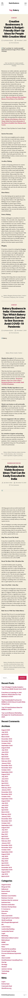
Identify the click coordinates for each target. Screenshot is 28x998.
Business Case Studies (8, 896)
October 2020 (6, 850)
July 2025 (4, 732)
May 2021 (4, 834)
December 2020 (6, 845)
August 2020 (5, 854)
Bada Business (14, 3)
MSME (3, 942)
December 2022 (6, 792)
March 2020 (5, 865)
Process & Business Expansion (11, 953)
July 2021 (4, 830)
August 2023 (5, 774)
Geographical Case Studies (10, 918)
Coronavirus (19, 454)
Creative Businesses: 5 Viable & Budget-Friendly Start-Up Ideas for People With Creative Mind (14, 29)
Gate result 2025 (6, 915)
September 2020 (7, 852)
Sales (3, 955)
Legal (3, 933)
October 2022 (5, 796)
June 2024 (4, 752)
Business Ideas (17, 295)
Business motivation (14, 463)
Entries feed (5, 984)
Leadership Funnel (7, 931)
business (4, 893)
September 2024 (6, 745)
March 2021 (5, 838)
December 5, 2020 (22, 40)
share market (5, 958)
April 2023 (4, 783)
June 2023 (4, 779)
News (3, 947)
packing (20, 455)
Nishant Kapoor (9, 40)
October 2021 (5, 823)
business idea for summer (9, 900)
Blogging (10, 295)
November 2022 (6, 794)
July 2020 (4, 856)
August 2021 (5, 827)
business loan (5, 902)
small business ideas (14, 664)
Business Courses (7, 898)
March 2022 (5, 812)
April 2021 (4, 836)
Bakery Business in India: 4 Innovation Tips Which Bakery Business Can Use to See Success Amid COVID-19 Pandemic (14, 317)
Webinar (4, 973)
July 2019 (4, 874)
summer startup (6, 969)
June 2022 (4, 805)
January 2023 (6, 790)
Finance (4, 913)
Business (10, 454)
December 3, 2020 (22, 330)
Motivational (5, 940)
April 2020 (4, 863)
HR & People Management (9, 922)
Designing (12, 297)
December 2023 (6, 765)
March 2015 (5, 876)
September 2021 (6, 825)
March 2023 (5, 785)
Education (4, 911)
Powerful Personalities (8, 949)
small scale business (9, 669)
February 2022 (6, 814)
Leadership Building (7, 929)
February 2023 (6, 787)
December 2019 (6, 867)
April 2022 (4, 810)
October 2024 (6, 743)
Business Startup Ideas (8, 907)
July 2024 (4, 750)
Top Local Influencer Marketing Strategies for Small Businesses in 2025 (12, 715)
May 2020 (4, 861)
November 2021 (6, 821)
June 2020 (5, 858)
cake (14, 454)
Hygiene (15, 455)
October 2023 (6, 770)
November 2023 (6, 767)
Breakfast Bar (11, 662)
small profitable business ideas (17, 667)
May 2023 (4, 781)
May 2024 (4, 754)
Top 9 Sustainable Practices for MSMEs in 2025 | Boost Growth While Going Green (13, 702)
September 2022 (6, 799)
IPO (2, 924)
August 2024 (5, 748)
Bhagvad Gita (5, 887)
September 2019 (6, 869)
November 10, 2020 (21, 482)
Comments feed (6, 986)
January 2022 (6, 816)
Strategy (4, 964)
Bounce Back (5, 891)
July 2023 (4, 776)
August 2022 (5, 801)
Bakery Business (12, 452)
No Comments (15, 42)
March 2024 (5, 759)
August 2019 (5, 872)
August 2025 (5, 730)
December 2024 (6, 739)
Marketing (4, 935)
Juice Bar (6, 664)
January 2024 (6, 763)
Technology (5, 971)
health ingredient (8, 455)
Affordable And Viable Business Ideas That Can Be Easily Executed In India (14, 472)
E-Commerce (5, 909)
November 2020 (6, 847)
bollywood (4, 889)
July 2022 (4, 803)
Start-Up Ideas (20, 297)
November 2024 (6, 741)
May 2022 (4, 807)
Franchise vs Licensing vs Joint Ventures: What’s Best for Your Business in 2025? (11, 694)
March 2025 (5, 736)
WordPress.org (6, 988)
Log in (3, 981)
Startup (14, 17)
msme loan (5, 944)
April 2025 (4, 734)
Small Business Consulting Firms (11, 960)
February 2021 (6, 841)
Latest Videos (5, 927)
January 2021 (5, 843)
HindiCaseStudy (6, 920)
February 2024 (6, 761)
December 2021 (6, 818)
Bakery (5, 295)
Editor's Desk (8, 482)
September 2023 (6, 772)
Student (4, 966)
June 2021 (4, 832)
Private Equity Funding (8, 951)
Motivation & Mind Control (9, 938)
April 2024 (4, 756)
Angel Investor (6, 884)
